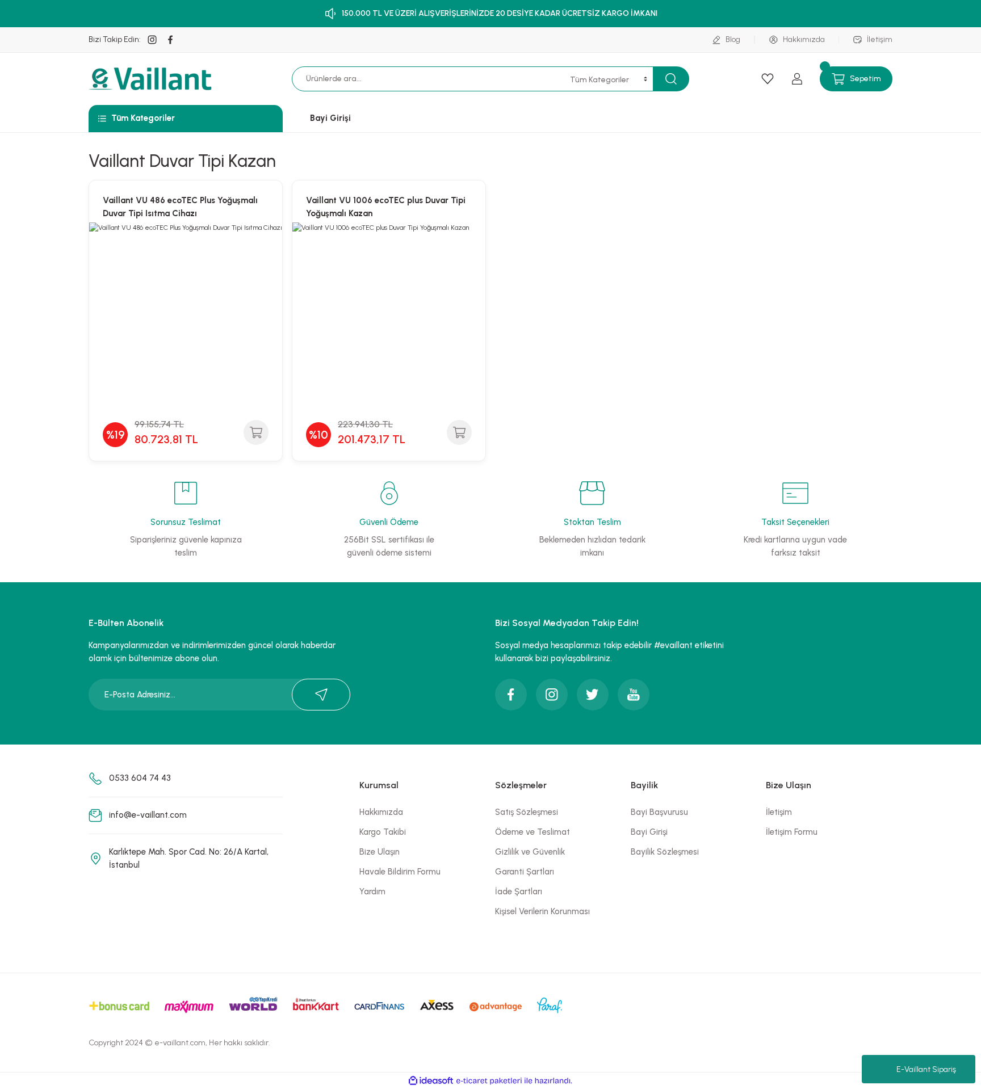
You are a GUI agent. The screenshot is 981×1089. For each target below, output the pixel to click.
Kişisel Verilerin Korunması (542, 911)
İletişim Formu (792, 832)
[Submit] (321, 694)
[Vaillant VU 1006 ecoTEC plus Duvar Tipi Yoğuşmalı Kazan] (388, 318)
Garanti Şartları (524, 872)
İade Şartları (518, 891)
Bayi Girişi (649, 832)
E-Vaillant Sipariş (926, 1069)
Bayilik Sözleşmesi (665, 852)
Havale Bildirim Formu (400, 872)
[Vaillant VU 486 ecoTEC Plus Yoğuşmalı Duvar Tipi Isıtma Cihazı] (185, 318)
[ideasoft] (431, 1080)
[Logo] (152, 78)
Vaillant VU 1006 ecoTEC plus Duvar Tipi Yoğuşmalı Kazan (386, 206)
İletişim (779, 812)
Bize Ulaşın (379, 852)
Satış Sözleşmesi (526, 812)
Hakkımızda (381, 812)
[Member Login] (797, 79)
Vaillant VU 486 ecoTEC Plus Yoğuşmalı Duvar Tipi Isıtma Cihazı (180, 206)
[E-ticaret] (489, 1081)
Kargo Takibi (382, 832)
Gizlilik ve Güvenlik (530, 852)
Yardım (372, 891)
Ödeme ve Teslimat (532, 832)
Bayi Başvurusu (659, 812)
